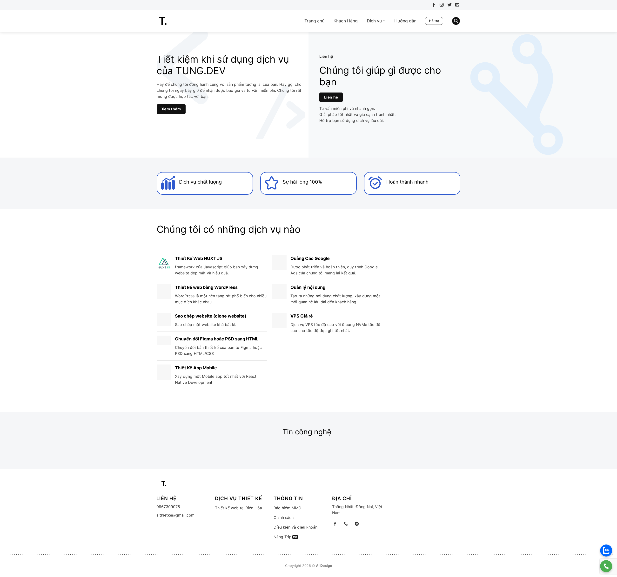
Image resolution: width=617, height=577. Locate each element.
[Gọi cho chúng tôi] (346, 524)
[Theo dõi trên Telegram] (357, 524)
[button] (456, 21)
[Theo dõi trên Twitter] (448, 5)
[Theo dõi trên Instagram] (441, 5)
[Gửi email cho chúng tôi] (456, 5)
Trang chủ (314, 20)
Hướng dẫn (405, 20)
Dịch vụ (374, 20)
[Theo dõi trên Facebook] (433, 5)
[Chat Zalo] (606, 550)
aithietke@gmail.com (175, 515)
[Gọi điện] (606, 566)
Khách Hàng (346, 20)
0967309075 (168, 506)
